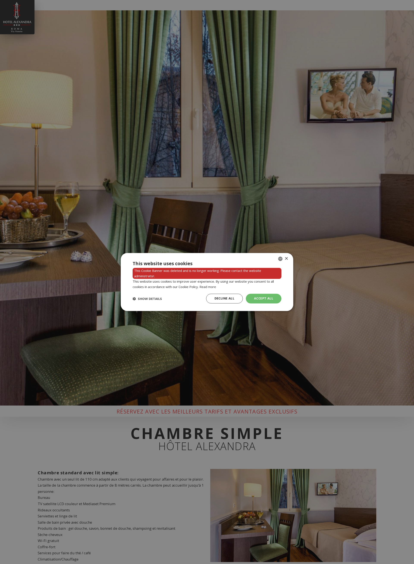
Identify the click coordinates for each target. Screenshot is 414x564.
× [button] (286, 258)
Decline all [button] (224, 298)
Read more (207, 287)
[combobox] (280, 259)
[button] (147, 299)
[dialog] (207, 282)
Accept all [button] (263, 298)
